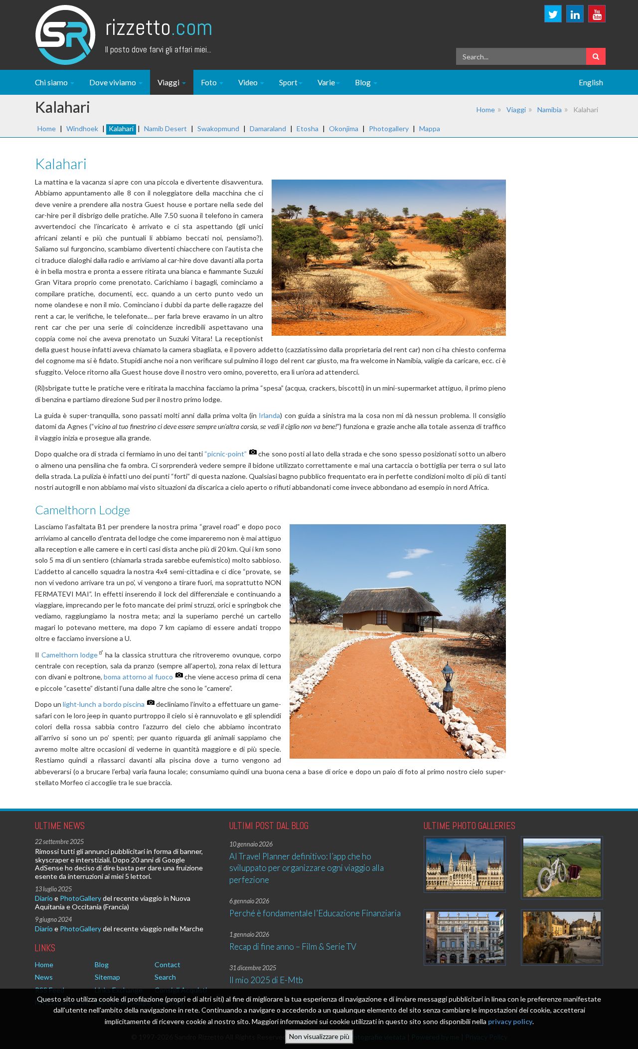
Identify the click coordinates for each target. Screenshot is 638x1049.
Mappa (429, 128)
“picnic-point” (225, 453)
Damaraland (268, 128)
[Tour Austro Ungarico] (465, 864)
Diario (44, 898)
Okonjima (343, 128)
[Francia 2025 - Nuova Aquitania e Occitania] (562, 937)
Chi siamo (52, 82)
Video (248, 82)
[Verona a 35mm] (465, 937)
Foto (209, 82)
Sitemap (107, 977)
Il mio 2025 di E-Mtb (266, 980)
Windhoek (82, 128)
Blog (363, 82)
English (591, 82)
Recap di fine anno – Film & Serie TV (292, 946)
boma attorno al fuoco (138, 676)
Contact (167, 964)
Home (486, 109)
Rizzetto (158, 27)
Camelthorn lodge (69, 654)
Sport (288, 82)
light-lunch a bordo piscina (104, 704)
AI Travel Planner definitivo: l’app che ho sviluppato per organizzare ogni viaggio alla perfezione (306, 868)
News (44, 977)
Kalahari (121, 128)
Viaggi (169, 82)
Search (165, 977)
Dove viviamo (113, 82)
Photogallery (389, 128)
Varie (326, 82)
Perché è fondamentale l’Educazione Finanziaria (315, 913)
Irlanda (269, 415)
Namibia (549, 109)
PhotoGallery (80, 898)
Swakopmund (218, 128)
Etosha (308, 128)
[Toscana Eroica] (562, 867)
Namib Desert (165, 128)
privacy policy (510, 1021)
